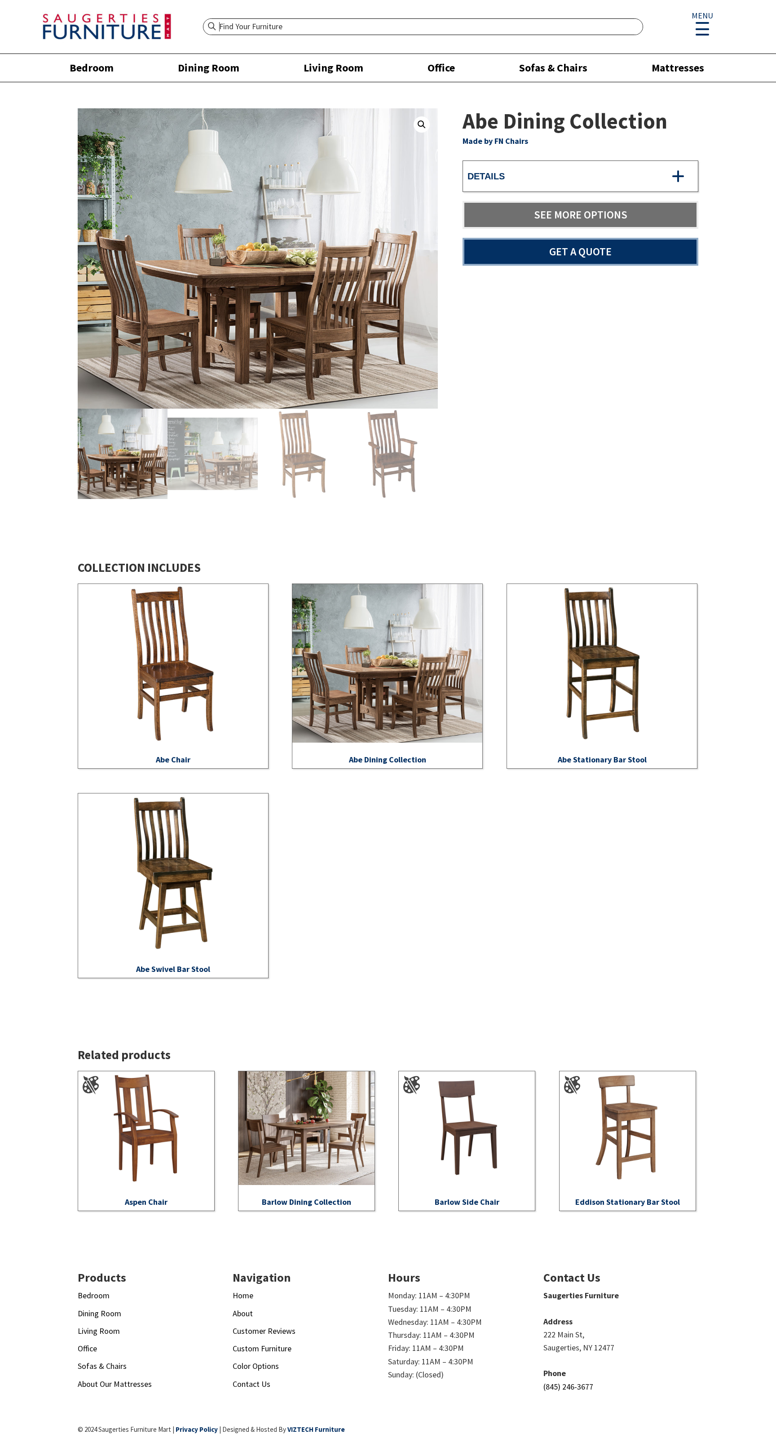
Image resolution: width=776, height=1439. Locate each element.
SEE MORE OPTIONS (580, 215)
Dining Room (208, 68)
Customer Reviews (264, 1331)
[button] (422, 124)
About (243, 1313)
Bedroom (92, 68)
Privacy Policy (197, 1429)
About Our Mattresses (115, 1384)
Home (243, 1295)
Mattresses (678, 68)
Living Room (333, 68)
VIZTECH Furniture (316, 1429)
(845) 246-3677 (568, 1386)
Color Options (256, 1366)
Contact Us (251, 1384)
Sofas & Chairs (553, 68)
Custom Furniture (262, 1348)
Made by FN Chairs (495, 141)
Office (441, 68)
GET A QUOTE (580, 251)
